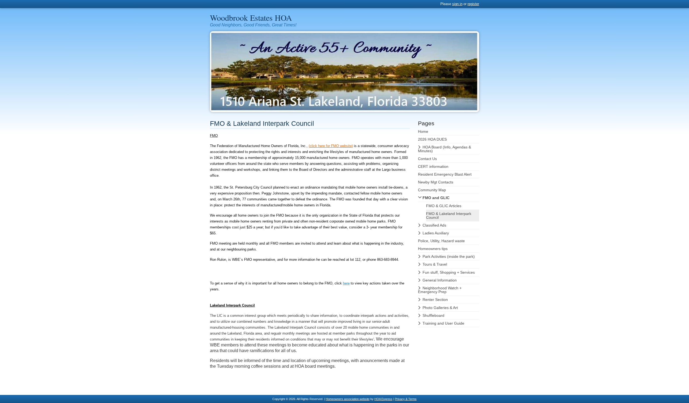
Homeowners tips (433, 248)
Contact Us (427, 159)
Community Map (432, 190)
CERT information (433, 166)
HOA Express (383, 399)
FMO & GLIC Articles (443, 206)
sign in (457, 4)
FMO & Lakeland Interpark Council (448, 215)
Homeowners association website (348, 399)
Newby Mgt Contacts (435, 182)
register (473, 4)
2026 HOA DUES (432, 139)
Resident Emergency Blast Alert (445, 174)
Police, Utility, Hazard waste (441, 241)
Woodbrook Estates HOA (251, 17)
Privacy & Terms (406, 399)
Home (423, 131)
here (346, 283)
